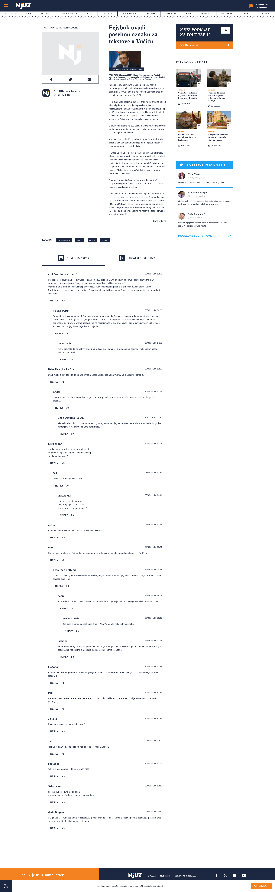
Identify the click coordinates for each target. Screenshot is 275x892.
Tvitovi (45, 14)
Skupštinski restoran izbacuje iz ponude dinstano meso (218, 137)
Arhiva (246, 14)
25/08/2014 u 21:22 (153, 391)
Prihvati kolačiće (261, 886)
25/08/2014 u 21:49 (153, 718)
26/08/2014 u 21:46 (153, 618)
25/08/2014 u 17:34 (153, 524)
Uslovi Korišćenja (185, 876)
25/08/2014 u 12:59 (153, 274)
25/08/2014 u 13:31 (153, 473)
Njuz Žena (226, 14)
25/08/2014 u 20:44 (153, 666)
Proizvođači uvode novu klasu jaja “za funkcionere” (187, 137)
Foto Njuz (170, 14)
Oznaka (92, 240)
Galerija (108, 14)
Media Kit (165, 876)
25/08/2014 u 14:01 (153, 495)
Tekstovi (105, 240)
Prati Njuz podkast (189, 45)
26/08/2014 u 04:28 (153, 310)
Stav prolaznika (68, 14)
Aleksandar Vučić (63, 240)
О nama (152, 876)
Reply (54, 300)
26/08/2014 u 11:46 (153, 417)
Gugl (90, 14)
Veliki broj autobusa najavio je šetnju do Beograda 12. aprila (187, 95)
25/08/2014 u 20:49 (153, 692)
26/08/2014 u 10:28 (153, 763)
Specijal (150, 14)
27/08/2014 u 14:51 (153, 343)
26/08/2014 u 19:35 (153, 786)
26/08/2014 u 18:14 (153, 595)
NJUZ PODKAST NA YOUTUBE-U (195, 32)
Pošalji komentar (141, 258)
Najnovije (10, 14)
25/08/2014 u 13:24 (153, 443)
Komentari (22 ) (78, 258)
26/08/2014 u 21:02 (153, 640)
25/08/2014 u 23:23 (153, 569)
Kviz (188, 14)
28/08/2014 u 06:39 (153, 812)
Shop (28, 14)
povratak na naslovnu (63, 28)
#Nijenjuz (206, 14)
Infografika (129, 14)
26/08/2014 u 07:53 (153, 741)
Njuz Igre (265, 14)
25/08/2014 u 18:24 (153, 547)
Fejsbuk (80, 240)
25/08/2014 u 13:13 (153, 369)
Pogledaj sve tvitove (195, 235)
